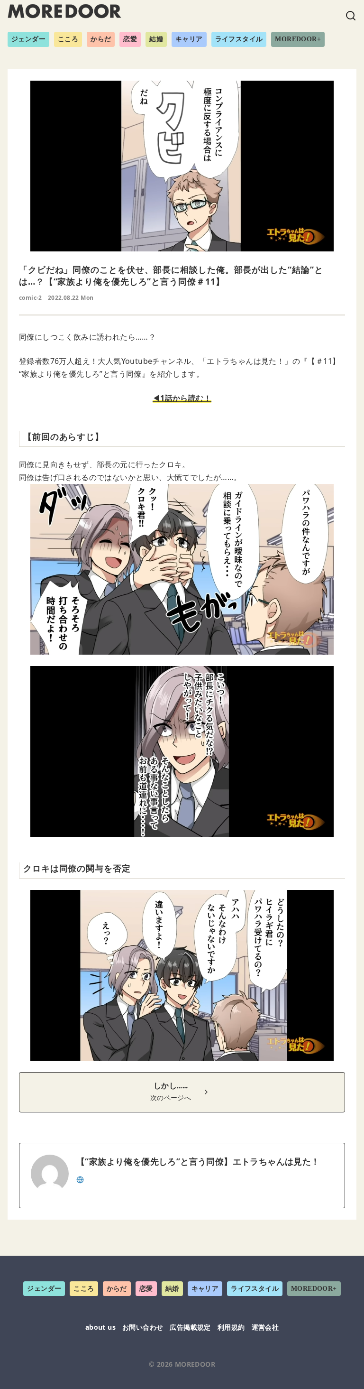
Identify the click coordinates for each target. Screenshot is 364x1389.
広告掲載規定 (190, 1327)
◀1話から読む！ (182, 398)
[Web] (80, 1179)
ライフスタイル (239, 39)
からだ (101, 39)
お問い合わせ (142, 1327)
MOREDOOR (195, 1364)
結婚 (156, 39)
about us (100, 1327)
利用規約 (231, 1327)
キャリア (189, 39)
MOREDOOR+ (298, 39)
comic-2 (30, 298)
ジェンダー (28, 39)
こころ (68, 39)
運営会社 (265, 1327)
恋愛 (130, 39)
